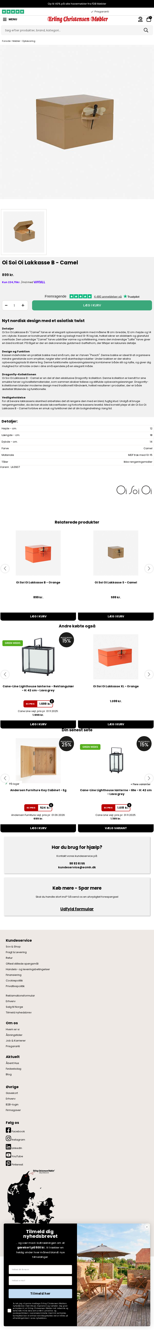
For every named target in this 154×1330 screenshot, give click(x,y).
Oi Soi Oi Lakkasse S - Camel (116, 582)
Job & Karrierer (16, 1041)
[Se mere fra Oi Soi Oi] (134, 490)
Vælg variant (116, 828)
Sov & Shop (13, 946)
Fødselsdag (13, 1069)
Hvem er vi (12, 1029)
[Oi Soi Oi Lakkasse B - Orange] (38, 553)
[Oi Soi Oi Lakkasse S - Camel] (116, 553)
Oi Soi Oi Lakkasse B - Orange (38, 582)
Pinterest (17, 1164)
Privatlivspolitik (15, 986)
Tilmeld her (40, 1293)
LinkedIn (16, 1148)
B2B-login (12, 1104)
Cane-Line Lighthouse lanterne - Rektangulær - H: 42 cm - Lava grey (38, 688)
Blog (9, 1074)
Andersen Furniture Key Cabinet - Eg (38, 790)
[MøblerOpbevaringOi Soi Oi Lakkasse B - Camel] (24, 232)
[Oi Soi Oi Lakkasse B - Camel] (77, 126)
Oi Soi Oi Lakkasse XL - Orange (116, 686)
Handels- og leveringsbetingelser (28, 969)
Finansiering (13, 975)
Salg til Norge (14, 1007)
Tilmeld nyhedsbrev (18, 1012)
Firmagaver (13, 1110)
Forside (6, 41)
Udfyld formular (77, 909)
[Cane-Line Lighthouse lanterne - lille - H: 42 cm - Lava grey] (116, 760)
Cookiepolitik (14, 980)
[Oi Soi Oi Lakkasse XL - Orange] (116, 656)
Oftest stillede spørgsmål (22, 964)
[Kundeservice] (140, 19)
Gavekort (12, 1093)
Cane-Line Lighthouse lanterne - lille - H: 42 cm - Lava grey (116, 792)
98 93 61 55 (77, 863)
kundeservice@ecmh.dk (77, 867)
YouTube (17, 1156)
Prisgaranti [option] (101, 11)
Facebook (18, 1131)
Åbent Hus (12, 1063)
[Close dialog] (147, 1227)
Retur (9, 958)
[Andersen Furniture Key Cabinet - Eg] (38, 760)
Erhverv (10, 1001)
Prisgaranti (13, 1046)
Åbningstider (14, 1035)
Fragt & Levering (16, 952)
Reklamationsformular (20, 996)
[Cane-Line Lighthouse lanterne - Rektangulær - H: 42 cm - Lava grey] (38, 656)
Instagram (18, 1140)
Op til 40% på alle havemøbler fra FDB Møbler (77, 4)
